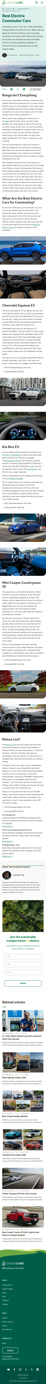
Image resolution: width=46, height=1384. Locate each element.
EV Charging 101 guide (14, 479)
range (6, 121)
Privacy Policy (23, 1378)
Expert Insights (11, 9)
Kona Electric (32, 469)
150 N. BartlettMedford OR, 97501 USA (10, 1358)
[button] (41, 2)
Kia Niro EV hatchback (11, 455)
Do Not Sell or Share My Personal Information (23, 1381)
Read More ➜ (7, 826)
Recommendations (23, 9)
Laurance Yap (13, 55)
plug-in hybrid (15, 461)
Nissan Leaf (10, 745)
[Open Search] (36, 2)
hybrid (6, 461)
